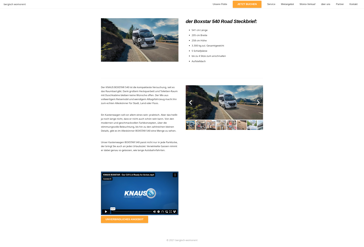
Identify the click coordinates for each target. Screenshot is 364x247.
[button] (258, 4)
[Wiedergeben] (139, 40)
